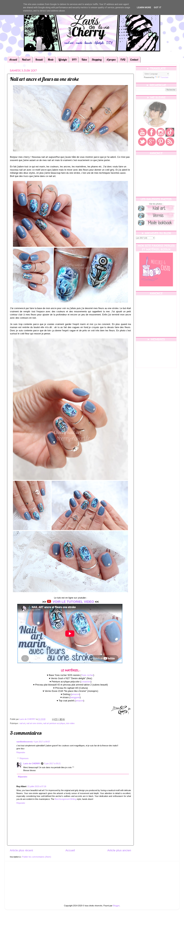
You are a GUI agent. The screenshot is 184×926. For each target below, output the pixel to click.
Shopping (97, 59)
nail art (22, 723)
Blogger (116, 905)
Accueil (13, 59)
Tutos (84, 59)
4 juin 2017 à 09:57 (42, 741)
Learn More (144, 7)
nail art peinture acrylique (54, 723)
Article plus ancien (119, 850)
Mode (50, 59)
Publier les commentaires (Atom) (36, 857)
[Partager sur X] (58, 719)
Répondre (20, 752)
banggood (75, 697)
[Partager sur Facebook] (61, 719)
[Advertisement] (156, 176)
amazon (75, 694)
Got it (157, 7)
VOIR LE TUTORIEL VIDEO (73, 601)
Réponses (24, 758)
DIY (74, 59)
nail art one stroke (34, 723)
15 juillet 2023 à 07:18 (36, 786)
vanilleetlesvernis (24, 741)
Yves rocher (87, 675)
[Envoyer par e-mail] (53, 719)
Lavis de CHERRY (31, 763)
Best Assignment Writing (65, 799)
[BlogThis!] (56, 719)
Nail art (26, 59)
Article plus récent (21, 850)
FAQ (122, 59)
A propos (111, 59)
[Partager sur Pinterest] (63, 719)
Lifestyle (62, 59)
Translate (164, 77)
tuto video (70, 723)
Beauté (39, 59)
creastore (86, 681)
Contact (134, 59)
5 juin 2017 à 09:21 (52, 763)
